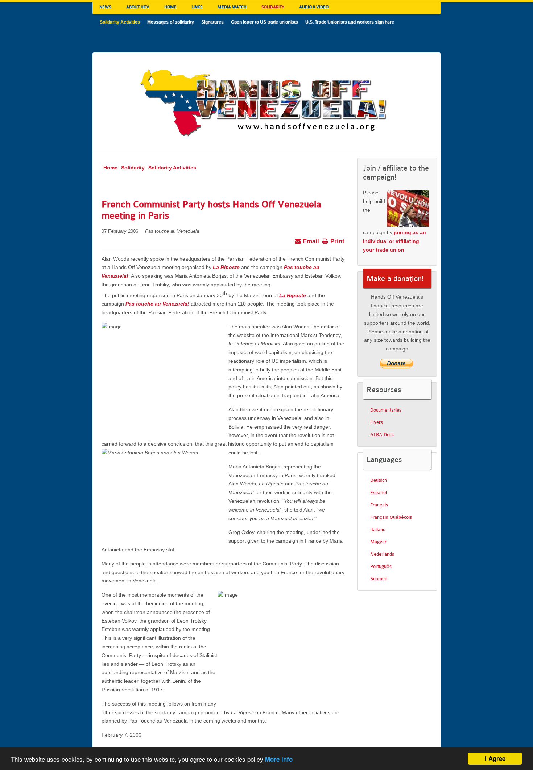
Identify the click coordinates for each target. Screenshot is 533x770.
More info (279, 759)
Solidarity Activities (172, 168)
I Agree (495, 758)
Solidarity (133, 168)
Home (110, 168)
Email (310, 241)
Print (336, 241)
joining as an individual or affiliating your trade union (394, 241)
